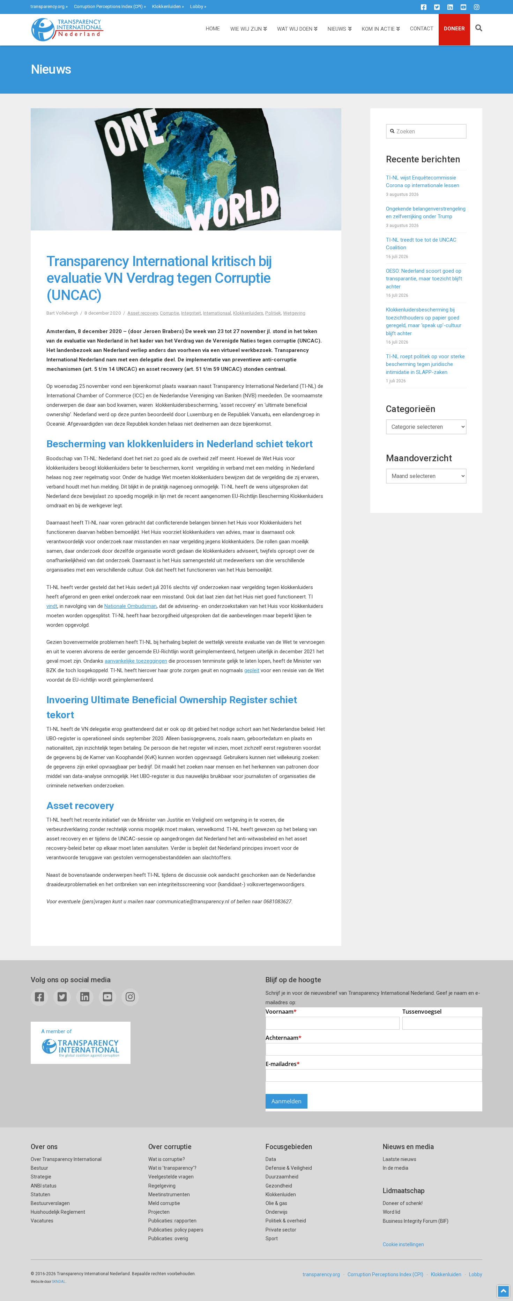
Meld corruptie (164, 1203)
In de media (395, 1168)
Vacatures (42, 1220)
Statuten (40, 1194)
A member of (56, 1031)
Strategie (41, 1176)
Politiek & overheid (286, 1220)
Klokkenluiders (248, 313)
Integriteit (191, 313)
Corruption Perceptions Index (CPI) (108, 6)
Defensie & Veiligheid (289, 1168)
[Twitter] (437, 7)
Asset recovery (142, 313)
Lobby (196, 6)
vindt (51, 606)
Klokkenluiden (166, 6)
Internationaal (217, 313)
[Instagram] (476, 7)
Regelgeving (162, 1186)
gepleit (251, 670)
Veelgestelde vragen (171, 1176)
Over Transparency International (66, 1159)
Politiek (273, 313)
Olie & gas (276, 1203)
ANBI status (44, 1186)
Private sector (281, 1230)
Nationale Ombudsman (130, 606)
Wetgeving (294, 313)
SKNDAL (59, 1282)
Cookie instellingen (403, 1244)
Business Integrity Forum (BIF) (415, 1221)
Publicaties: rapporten (172, 1220)
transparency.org (48, 6)
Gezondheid (279, 1186)
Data (271, 1159)
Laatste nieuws (399, 1159)
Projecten (159, 1212)
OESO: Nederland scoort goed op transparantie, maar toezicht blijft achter (424, 279)
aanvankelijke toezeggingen (136, 661)
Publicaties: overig (168, 1238)
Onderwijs (277, 1212)
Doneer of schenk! (403, 1203)
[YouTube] (463, 7)
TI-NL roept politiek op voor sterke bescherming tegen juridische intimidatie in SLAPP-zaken (425, 364)
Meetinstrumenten (169, 1194)
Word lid (391, 1212)
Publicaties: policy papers (175, 1230)
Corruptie (169, 313)
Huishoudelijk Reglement (58, 1212)
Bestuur (39, 1168)
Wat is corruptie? (166, 1159)
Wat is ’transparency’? (172, 1168)
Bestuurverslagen (50, 1203)
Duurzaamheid (282, 1176)
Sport (272, 1238)
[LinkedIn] (450, 7)
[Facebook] (423, 7)
